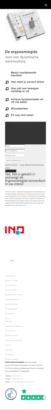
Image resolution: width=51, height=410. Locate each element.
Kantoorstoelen (11, 290)
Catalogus (9, 350)
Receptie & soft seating (14, 295)
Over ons (8, 321)
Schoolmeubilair (11, 304)
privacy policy (22, 205)
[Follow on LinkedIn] (27, 385)
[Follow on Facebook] (7, 385)
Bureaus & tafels (11, 280)
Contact (8, 345)
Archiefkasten (10, 276)
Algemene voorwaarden (14, 326)
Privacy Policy (10, 331)
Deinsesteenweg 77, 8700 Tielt (22, 382)
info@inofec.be (17, 379)
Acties (7, 318)
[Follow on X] (12, 385)
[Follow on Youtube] (32, 385)
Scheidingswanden (12, 299)
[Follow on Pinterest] (22, 385)
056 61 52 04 (17, 376)
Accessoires (9, 313)
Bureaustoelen (10, 285)
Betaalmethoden (11, 335)
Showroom (9, 354)
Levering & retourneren (14, 340)
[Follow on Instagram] (17, 385)
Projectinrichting (11, 359)
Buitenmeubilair (11, 309)
